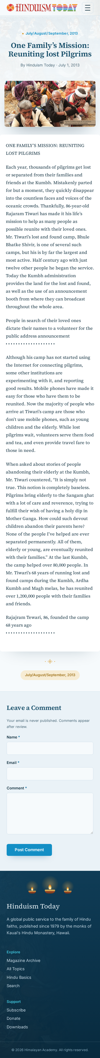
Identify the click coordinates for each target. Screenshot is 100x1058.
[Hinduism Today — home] (42, 8)
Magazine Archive (23, 960)
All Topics (16, 968)
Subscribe (16, 1010)
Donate (13, 1018)
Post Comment (29, 849)
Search (13, 985)
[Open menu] (87, 7)
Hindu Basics (19, 977)
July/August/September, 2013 (50, 675)
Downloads (17, 1026)
